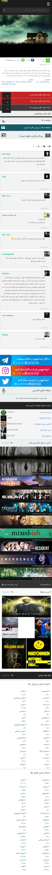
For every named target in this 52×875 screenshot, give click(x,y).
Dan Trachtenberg (42, 82)
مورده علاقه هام (45, 430)
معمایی (45, 846)
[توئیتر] (26, 385)
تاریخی (45, 786)
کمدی (46, 866)
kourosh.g (6, 154)
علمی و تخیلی (20, 731)
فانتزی (46, 826)
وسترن (22, 859)
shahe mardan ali (9, 215)
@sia (4, 177)
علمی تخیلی (20, 820)
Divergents (46, 436)
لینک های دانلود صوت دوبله (40, 101)
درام (23, 806)
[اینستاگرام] (26, 374)
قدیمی (45, 833)
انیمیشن (45, 780)
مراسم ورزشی (43, 839)
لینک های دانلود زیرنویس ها (40, 107)
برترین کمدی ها (45, 412)
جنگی (46, 800)
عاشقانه (45, 820)
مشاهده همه (5, 443)
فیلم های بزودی (44, 675)
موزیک (22, 846)
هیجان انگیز (20, 853)
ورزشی (45, 859)
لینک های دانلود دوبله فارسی (40, 94)
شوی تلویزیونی (19, 813)
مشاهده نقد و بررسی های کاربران (37, 127)
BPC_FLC (6, 196)
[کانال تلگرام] (26, 364)
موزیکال (45, 853)
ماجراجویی (21, 833)
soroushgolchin (8, 254)
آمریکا (29, 60)
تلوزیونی (45, 793)
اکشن (23, 780)
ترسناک (22, 786)
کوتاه (23, 866)
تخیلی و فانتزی (19, 698)
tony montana (7, 315)
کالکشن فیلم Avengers (42, 424)
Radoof (5, 335)
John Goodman (21, 82)
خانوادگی (21, 800)
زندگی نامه (44, 813)
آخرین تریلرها (45, 592)
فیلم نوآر (22, 826)
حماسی (22, 711)
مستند (22, 839)
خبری (46, 806)
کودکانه (22, 764)
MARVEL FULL (45, 418)
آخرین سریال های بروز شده (40, 443)
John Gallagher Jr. (8, 82)
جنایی (23, 793)
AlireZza (5, 274)
